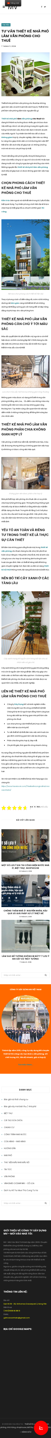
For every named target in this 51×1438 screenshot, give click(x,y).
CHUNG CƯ (9, 1127)
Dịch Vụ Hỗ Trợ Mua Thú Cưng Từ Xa (21, 1190)
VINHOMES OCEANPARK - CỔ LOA (19, 1183)
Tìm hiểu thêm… (25, 1064)
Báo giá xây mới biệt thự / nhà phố (20, 1106)
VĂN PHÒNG (9, 1176)
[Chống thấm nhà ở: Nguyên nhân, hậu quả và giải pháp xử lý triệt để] (25, 891)
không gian (7, 137)
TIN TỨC (5, 25)
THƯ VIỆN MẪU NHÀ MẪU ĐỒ (16, 1162)
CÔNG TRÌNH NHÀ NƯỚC (15, 1134)
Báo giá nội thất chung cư (16, 1099)
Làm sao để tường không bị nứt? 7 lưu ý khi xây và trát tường (25, 957)
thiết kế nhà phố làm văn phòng (33, 167)
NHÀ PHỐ (8, 1155)
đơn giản (15, 303)
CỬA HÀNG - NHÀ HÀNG (15, 1141)
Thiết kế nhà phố (9, 118)
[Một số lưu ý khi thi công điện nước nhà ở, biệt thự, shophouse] (25, 845)
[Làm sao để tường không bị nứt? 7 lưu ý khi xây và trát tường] (25, 936)
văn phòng (27, 118)
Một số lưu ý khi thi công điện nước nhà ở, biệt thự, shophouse (25, 867)
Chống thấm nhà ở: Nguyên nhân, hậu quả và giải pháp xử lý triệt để (25, 912)
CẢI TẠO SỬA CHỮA (13, 1120)
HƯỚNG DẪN (10, 1148)
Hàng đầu (26, 1432)
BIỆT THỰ (8, 1113)
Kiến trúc (5, 200)
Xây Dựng (19, 704)
